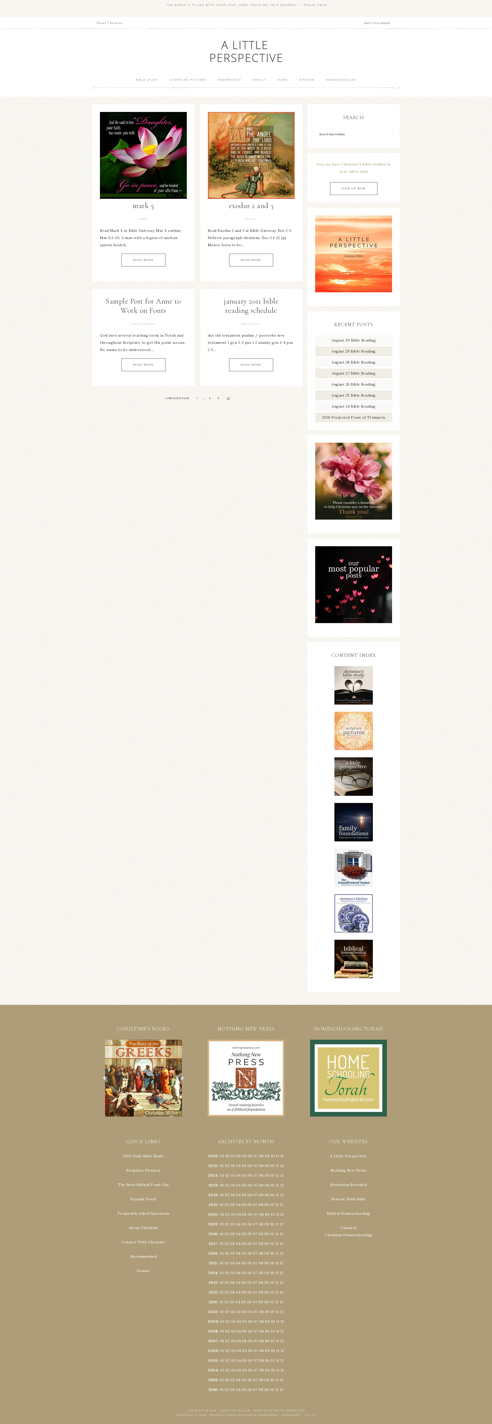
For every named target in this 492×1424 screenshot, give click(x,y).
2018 (213, 1234)
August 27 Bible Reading (354, 373)
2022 (213, 1195)
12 (282, 1165)
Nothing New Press (349, 1170)
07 (255, 1156)
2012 (213, 1292)
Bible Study (250, 324)
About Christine (143, 1227)
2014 (212, 1273)
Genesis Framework (261, 1415)
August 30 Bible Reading (354, 340)
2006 (213, 1350)
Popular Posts (143, 1199)
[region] (143, 1078)
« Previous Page (177, 398)
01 (222, 1156)
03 (233, 1156)
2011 (213, 1302)
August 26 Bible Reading (354, 384)
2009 (213, 1321)
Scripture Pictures (143, 1170)
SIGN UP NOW (354, 188)
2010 (213, 1311)
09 (267, 1165)
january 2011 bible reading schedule (251, 305)
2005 (213, 1360)
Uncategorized (142, 324)
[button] (143, 1078)
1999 (212, 1380)
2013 (213, 1282)
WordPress (291, 1415)
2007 (213, 1341)
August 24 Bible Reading (354, 406)
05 (244, 1156)
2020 (213, 1214)
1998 (213, 1389)
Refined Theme (222, 1415)
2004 (213, 1370)
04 (238, 1156)
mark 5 (143, 205)
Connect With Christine (143, 1242)
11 (277, 1165)
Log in (309, 1415)
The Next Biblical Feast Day (143, 1184)
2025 (213, 1165)
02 (227, 1156)
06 (250, 1156)
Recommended (143, 1256)
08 (261, 1156)
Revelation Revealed (348, 1184)
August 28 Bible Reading (354, 362)
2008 (213, 1331)
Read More (143, 260)
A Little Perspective (246, 51)
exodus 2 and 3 (251, 205)
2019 (212, 1224)
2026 (213, 1156)
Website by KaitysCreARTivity (279, 1410)
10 (228, 398)
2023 (213, 1185)
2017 (213, 1243)
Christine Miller (235, 1410)
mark (143, 219)
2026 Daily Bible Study (143, 1156)
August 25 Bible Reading (354, 395)
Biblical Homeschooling (348, 1213)
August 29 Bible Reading (354, 351)
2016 (212, 1253)
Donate (143, 1270)
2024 (213, 1175)
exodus (251, 219)
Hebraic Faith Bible (348, 1199)
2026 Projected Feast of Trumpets (353, 417)
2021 (213, 1204)
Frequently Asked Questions (143, 1213)
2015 (213, 1263)
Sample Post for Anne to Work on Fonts (143, 305)
